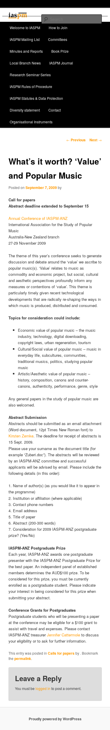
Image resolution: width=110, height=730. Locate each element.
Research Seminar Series (30, 74)
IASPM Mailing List (25, 39)
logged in (42, 688)
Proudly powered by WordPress (55, 718)
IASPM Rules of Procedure (31, 86)
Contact (54, 109)
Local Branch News (25, 62)
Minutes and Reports (26, 51)
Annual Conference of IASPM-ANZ (38, 218)
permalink (22, 658)
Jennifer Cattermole (63, 635)
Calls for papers (61, 653)
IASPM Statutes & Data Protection (36, 98)
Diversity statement (25, 109)
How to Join (58, 27)
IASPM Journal (61, 62)
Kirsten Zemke (21, 436)
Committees (57, 39)
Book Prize (60, 51)
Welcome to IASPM (25, 27)
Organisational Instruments (31, 121)
